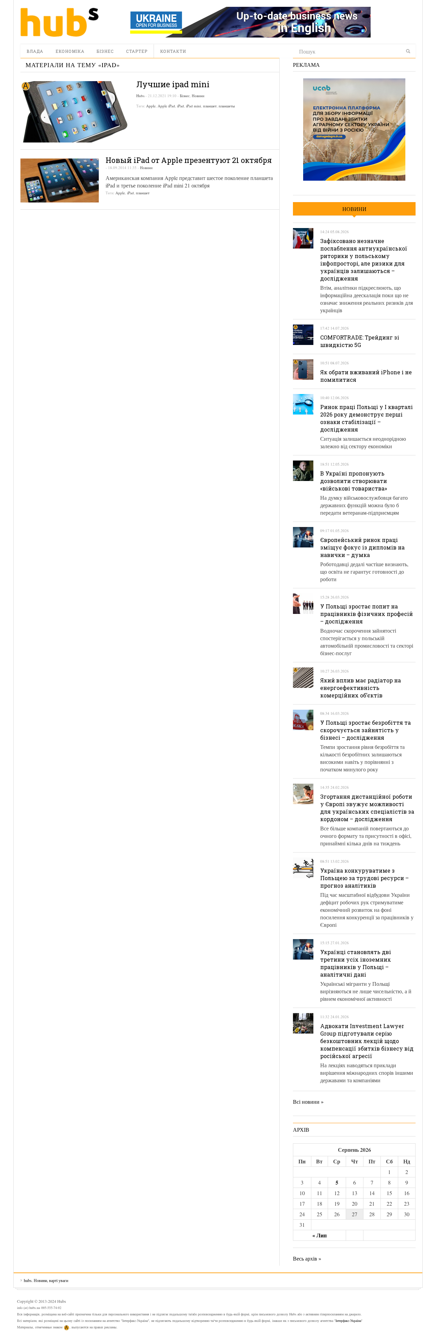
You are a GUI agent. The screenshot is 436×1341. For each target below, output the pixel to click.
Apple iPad (166, 105)
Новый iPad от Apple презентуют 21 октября (189, 160)
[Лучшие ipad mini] (74, 111)
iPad (180, 105)
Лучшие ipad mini (172, 84)
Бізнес (105, 51)
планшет (210, 105)
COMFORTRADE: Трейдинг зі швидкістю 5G (359, 341)
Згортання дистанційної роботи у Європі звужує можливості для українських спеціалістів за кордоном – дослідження (367, 808)
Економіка (70, 51)
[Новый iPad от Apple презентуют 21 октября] (59, 180)
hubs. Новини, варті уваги (59, 22)
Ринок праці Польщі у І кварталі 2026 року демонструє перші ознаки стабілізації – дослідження (366, 418)
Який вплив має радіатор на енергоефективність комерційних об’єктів (360, 688)
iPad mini (193, 105)
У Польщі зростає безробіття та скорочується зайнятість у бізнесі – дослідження (365, 730)
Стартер (136, 51)
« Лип (319, 1235)
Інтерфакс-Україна (348, 1320)
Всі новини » (308, 1101)
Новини (198, 95)
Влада (35, 51)
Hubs (140, 95)
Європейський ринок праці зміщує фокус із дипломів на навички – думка (362, 547)
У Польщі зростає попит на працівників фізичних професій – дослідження (366, 614)
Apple (151, 105)
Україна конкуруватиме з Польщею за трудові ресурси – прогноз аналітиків (364, 878)
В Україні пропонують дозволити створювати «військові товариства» (353, 481)
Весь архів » (307, 1258)
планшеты (227, 105)
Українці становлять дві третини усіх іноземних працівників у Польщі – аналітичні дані (355, 963)
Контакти (173, 51)
